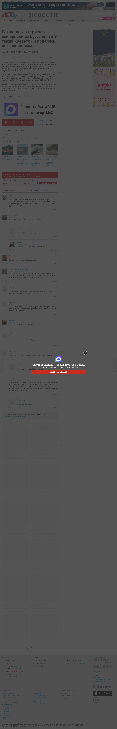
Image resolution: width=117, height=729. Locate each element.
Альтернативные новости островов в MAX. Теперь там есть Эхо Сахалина (58, 366)
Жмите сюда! (58, 371)
